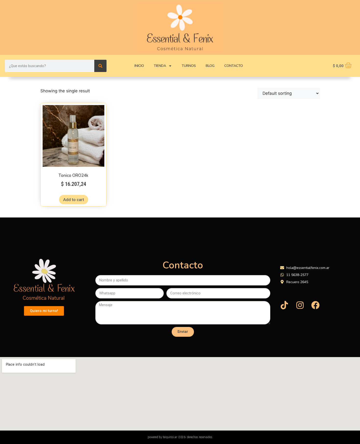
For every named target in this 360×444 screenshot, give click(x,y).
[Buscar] (100, 66)
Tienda (160, 65)
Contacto (233, 65)
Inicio (139, 65)
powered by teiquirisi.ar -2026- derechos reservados (180, 437)
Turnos (189, 65)
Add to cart (73, 199)
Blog (210, 65)
